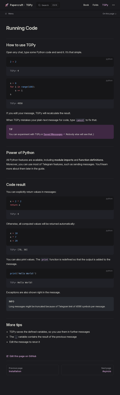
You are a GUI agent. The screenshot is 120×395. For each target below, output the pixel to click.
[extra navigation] (113, 5)
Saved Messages (53, 134)
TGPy (21, 5)
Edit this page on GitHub (23, 356)
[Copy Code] (109, 62)
